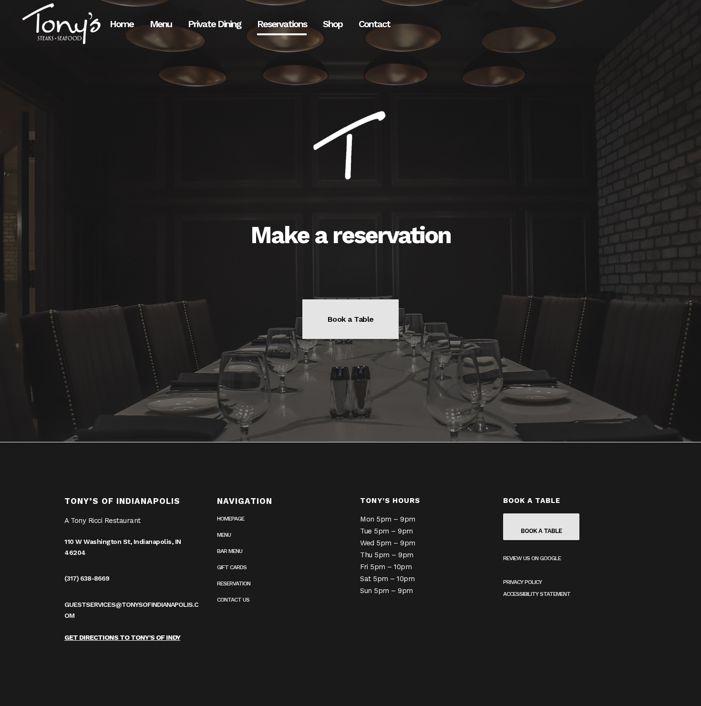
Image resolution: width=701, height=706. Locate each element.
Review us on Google (532, 558)
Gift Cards (232, 567)
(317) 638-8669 (86, 578)
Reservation (233, 583)
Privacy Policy (522, 582)
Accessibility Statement (536, 594)
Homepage (230, 518)
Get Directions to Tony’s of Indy (122, 637)
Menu (224, 535)
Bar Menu (229, 551)
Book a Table (351, 319)
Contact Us (233, 599)
